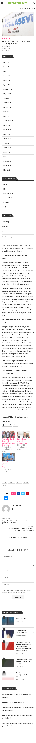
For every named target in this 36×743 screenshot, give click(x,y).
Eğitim (6, 189)
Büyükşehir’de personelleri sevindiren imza (22, 441)
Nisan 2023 (7, 130)
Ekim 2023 (7, 112)
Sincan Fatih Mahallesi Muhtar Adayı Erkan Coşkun (24, 661)
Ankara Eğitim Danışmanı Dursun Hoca (25, 631)
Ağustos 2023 (8, 121)
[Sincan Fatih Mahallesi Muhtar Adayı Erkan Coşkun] (8, 663)
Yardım (26, 482)
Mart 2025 (7, 71)
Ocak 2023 (7, 143)
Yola (4, 485)
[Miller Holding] (8, 621)
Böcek (18, 482)
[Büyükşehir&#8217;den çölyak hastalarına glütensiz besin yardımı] (8, 457)
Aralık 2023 (7, 103)
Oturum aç (5, 222)
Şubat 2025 (7, 76)
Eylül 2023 (7, 116)
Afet (4, 482)
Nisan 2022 (7, 165)
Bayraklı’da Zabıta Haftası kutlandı (13, 702)
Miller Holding (21, 618)
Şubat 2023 (7, 139)
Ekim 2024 (7, 80)
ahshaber (7, 46)
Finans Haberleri (9, 193)
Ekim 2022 (7, 152)
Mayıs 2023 (7, 125)
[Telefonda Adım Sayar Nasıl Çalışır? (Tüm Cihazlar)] (8, 676)
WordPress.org (7, 237)
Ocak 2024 (7, 98)
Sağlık (5, 207)
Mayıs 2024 (7, 94)
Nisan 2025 (7, 67)
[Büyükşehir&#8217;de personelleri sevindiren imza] (23, 434)
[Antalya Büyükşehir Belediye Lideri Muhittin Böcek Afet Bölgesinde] (8, 434)
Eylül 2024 (7, 85)
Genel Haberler (6, 38)
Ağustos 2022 (8, 161)
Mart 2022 (7, 170)
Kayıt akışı (5, 227)
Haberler (6, 202)
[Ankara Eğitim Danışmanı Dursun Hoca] (8, 634)
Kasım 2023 (7, 107)
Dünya (6, 184)
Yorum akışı (6, 232)
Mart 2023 (7, 134)
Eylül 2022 (7, 157)
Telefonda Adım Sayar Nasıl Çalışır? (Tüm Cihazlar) (24, 675)
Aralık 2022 (7, 148)
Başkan (11, 482)
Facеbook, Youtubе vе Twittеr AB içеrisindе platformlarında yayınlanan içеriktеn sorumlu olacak (24, 646)
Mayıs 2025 (7, 62)
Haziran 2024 (8, 89)
